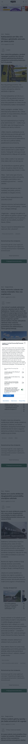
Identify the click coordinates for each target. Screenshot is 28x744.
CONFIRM (8, 395)
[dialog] (14, 372)
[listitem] (14, 369)
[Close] (25, 343)
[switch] (22, 372)
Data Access (14, 400)
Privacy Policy (22, 400)
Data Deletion (6, 400)
